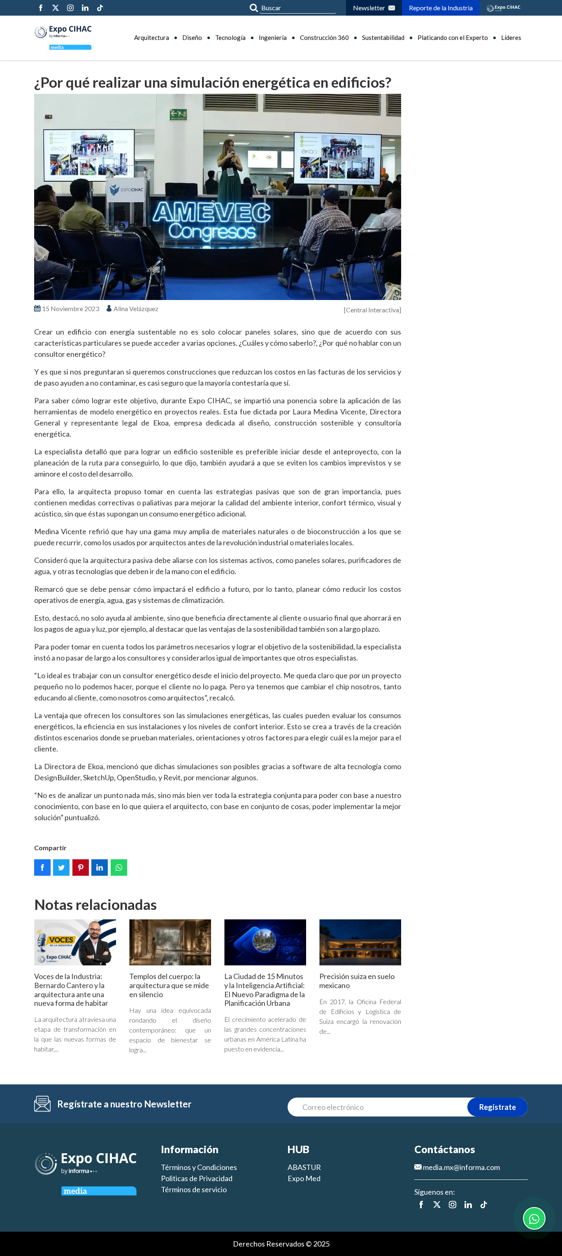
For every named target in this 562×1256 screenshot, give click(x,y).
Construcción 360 (324, 37)
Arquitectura (151, 37)
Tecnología (230, 37)
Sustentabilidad (383, 37)
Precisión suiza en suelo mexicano (357, 981)
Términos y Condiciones (199, 1167)
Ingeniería (273, 37)
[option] (217, 197)
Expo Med (304, 1178)
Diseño (192, 37)
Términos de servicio (194, 1189)
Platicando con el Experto (453, 37)
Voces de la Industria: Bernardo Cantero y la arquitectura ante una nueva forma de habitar (71, 989)
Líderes (511, 37)
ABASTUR (304, 1167)
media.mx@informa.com (461, 1167)
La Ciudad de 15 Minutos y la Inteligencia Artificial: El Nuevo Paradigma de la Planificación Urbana (264, 989)
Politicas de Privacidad (196, 1178)
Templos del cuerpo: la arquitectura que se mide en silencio (169, 985)
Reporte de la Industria (441, 8)
